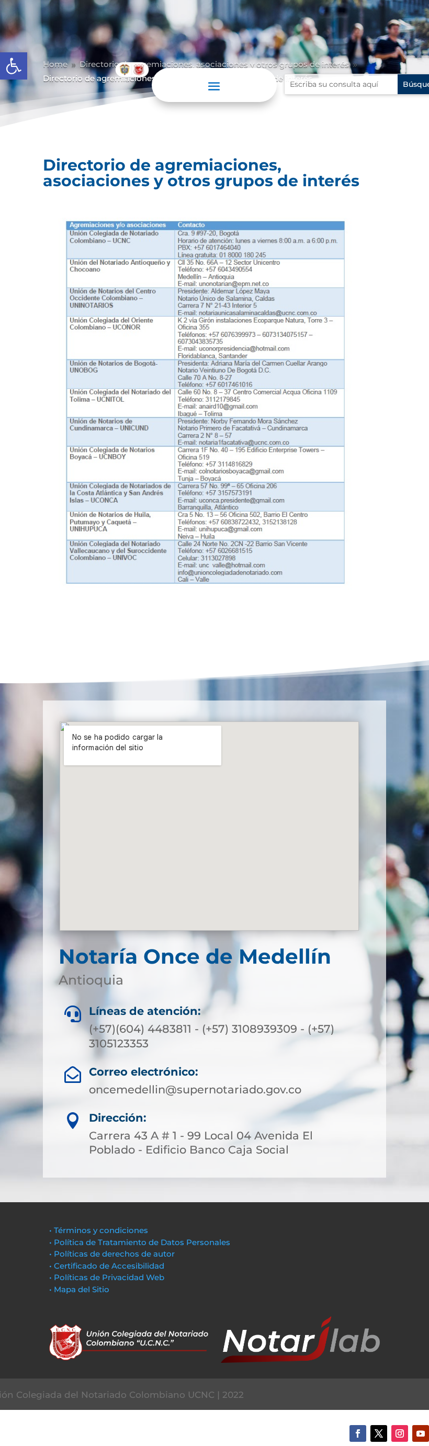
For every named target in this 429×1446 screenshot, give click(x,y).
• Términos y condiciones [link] (98, 1230)
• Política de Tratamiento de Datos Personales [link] (139, 1242)
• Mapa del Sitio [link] (80, 1289)
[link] (13, 66)
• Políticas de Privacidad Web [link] (106, 1277)
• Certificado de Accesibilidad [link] (106, 1266)
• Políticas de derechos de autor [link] (112, 1254)
